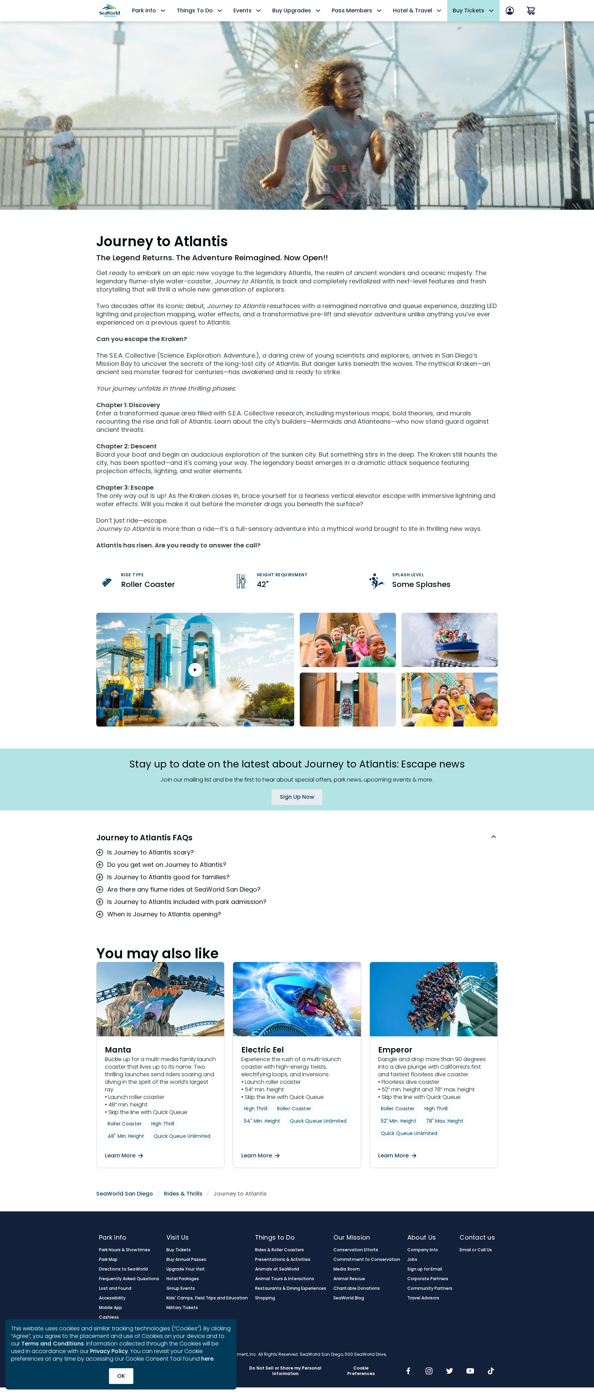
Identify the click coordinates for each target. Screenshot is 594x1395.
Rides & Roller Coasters (279, 1250)
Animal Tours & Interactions (285, 1279)
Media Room (346, 1269)
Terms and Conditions (52, 1344)
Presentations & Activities (283, 1259)
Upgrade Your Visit (185, 1269)
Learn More (120, 1155)
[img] (408, 1371)
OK (121, 1376)
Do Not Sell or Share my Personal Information (285, 1370)
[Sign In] (509, 10)
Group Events (180, 1288)
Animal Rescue (349, 1279)
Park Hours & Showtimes (124, 1250)
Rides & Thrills (183, 1194)
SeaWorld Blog (348, 1298)
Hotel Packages (182, 1279)
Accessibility (112, 1298)
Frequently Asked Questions (129, 1279)
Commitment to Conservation (366, 1259)
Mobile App (110, 1307)
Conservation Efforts (355, 1250)
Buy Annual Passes (186, 1259)
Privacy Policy (109, 1351)
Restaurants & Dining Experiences (291, 1288)
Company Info (422, 1250)
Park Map (108, 1259)
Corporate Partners (428, 1279)
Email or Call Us (476, 1250)
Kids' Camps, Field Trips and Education (207, 1298)
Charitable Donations (356, 1288)
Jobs (412, 1259)
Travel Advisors (423, 1298)
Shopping (265, 1298)
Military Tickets (182, 1307)
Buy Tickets (178, 1250)
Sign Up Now (297, 797)
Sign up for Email (424, 1269)
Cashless (109, 1317)
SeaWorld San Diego (124, 1194)
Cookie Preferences (360, 1370)
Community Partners (430, 1288)
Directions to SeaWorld (123, 1269)
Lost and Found (115, 1288)
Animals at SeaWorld (277, 1269)
